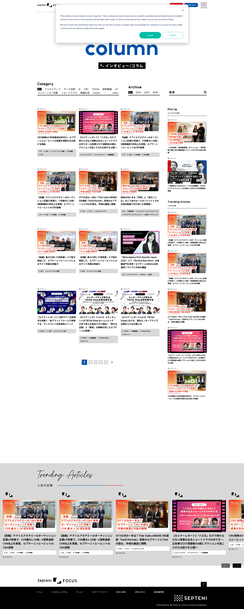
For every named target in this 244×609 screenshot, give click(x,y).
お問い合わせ (192, 5)
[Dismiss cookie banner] (183, 10)
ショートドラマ (69, 93)
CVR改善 (146, 155)
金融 (150, 274)
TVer (83, 211)
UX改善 (70, 151)
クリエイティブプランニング (132, 214)
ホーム (39, 11)
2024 (138, 92)
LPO (41, 154)
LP (116, 89)
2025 (146, 92)
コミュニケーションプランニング (147, 211)
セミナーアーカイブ (99, 592)
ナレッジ (79, 592)
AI (79, 89)
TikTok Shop (104, 338)
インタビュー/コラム (59, 592)
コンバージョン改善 (48, 93)
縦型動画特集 (159, 592)
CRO (86, 89)
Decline (173, 35)
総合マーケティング (151, 214)
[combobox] (188, 92)
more (115, 93)
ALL (39, 89)
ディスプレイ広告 (60, 331)
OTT (90, 211)
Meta (143, 274)
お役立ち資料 (121, 592)
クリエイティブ (52, 89)
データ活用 (69, 89)
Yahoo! (42, 331)
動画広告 (85, 93)
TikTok (95, 89)
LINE (50, 331)
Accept (150, 35)
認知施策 (131, 211)
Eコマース (84, 341)
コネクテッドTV (100, 211)
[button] (237, 566)
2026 (155, 92)
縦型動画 (107, 89)
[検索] (205, 92)
